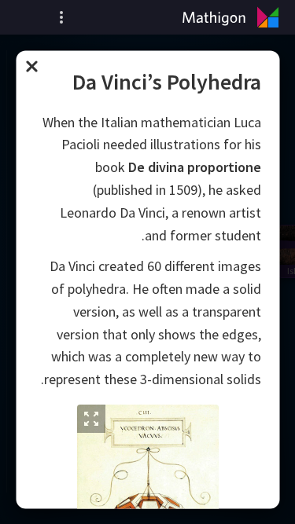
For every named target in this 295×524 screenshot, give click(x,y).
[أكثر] (61, 17)
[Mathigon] (233, 17)
